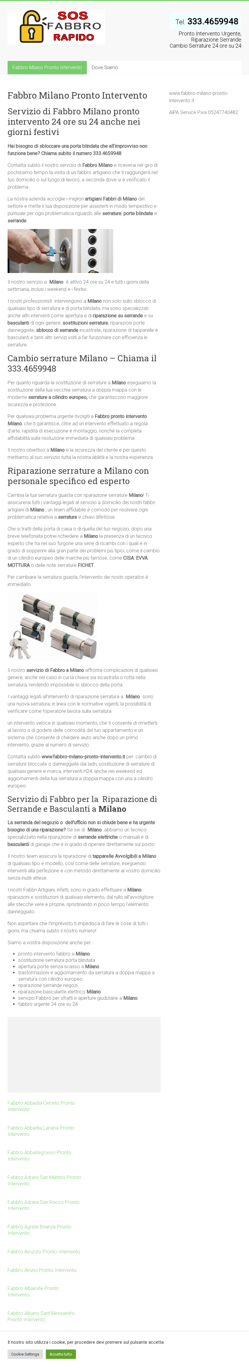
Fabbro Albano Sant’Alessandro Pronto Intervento (41, 1316)
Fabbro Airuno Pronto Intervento (42, 1270)
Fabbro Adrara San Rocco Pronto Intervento (44, 1205)
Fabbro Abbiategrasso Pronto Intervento (39, 1156)
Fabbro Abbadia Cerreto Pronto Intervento (41, 1106)
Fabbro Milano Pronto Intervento (47, 67)
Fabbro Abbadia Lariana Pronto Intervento (41, 1131)
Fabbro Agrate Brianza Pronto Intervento (39, 1230)
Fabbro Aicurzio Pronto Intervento (44, 1252)
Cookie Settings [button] (25, 1354)
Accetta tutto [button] (60, 1354)
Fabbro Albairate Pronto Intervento (33, 1291)
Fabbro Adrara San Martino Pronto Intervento (44, 1180)
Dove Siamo (105, 67)
